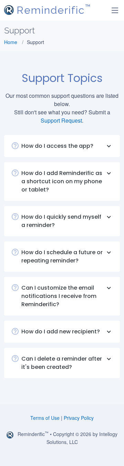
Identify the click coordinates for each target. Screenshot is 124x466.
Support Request (61, 120)
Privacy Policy (79, 417)
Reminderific (54, 10)
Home (10, 42)
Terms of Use (45, 417)
